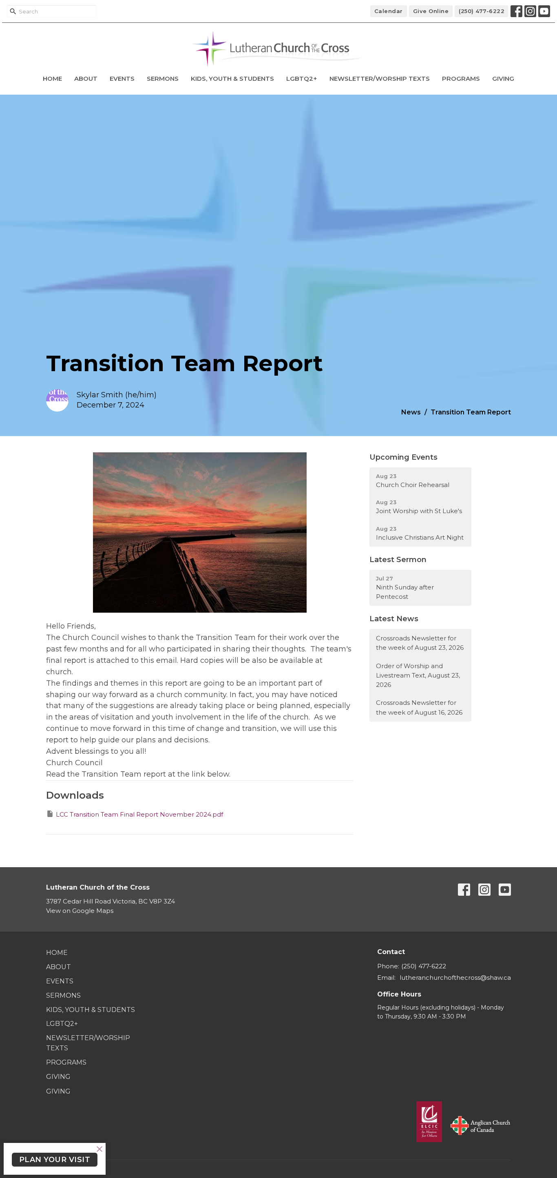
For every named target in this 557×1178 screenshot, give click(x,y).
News (411, 412)
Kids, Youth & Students (232, 78)
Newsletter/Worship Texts (379, 78)
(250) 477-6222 (481, 11)
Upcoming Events (403, 457)
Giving (503, 78)
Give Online (431, 11)
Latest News (393, 618)
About (85, 78)
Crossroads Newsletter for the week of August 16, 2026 (419, 707)
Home (52, 78)
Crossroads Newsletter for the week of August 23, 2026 (420, 642)
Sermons (163, 78)
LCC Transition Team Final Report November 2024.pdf (139, 814)
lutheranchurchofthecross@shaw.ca (455, 977)
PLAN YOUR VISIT (55, 1159)
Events (122, 78)
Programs (461, 78)
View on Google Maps (79, 910)
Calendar (388, 11)
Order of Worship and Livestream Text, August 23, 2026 (418, 675)
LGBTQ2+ (301, 78)
